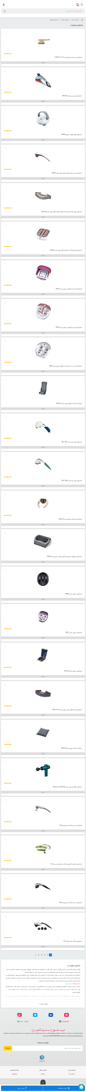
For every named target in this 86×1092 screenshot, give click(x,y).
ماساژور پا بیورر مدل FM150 (73, 671)
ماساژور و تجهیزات (53, 20)
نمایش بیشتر (44, 1004)
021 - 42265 (24, 1021)
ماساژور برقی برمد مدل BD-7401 (72, 442)
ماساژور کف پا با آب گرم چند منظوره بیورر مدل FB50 (65, 366)
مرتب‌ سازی (20, 1088)
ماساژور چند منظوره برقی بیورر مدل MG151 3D (67, 710)
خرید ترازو (68, 984)
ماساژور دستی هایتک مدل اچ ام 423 (70, 903)
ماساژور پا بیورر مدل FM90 (73, 594)
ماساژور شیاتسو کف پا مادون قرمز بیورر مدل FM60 (66, 250)
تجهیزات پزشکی (65, 20)
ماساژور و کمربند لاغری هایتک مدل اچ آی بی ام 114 (66, 864)
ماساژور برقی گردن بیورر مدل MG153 (70, 519)
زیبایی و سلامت (75, 20)
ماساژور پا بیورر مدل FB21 (73, 633)
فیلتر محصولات (62, 1088)
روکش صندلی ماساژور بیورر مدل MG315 (69, 403)
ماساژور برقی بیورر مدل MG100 (72, 96)
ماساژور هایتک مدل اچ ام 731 (72, 941)
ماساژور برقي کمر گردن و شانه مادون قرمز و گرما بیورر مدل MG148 (61, 212)
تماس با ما (71, 1074)
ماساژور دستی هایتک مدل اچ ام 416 (70, 825)
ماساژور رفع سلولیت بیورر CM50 (71, 135)
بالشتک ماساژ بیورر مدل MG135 (71, 748)
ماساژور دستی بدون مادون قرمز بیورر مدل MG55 (67, 173)
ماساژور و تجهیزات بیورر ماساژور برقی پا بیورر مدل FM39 (64, 557)
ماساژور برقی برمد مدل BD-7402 (72, 481)
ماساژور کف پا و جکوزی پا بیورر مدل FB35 (69, 327)
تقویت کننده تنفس (65, 1002)
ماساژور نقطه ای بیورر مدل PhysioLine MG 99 (67, 787)
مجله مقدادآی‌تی (14, 1070)
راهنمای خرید (71, 1070)
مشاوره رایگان (43, 1070)
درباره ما (43, 1074)
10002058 (65, 1021)
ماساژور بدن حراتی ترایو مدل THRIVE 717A (68, 57)
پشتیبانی (14, 1074)
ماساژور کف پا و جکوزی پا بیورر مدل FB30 (69, 289)
